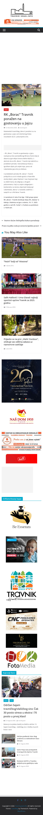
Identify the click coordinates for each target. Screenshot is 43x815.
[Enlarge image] (39, 362)
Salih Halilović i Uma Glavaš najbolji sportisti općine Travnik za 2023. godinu (21, 300)
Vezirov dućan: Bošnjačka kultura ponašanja (21, 220)
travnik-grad (23, 128)
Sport (6, 109)
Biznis (6, 700)
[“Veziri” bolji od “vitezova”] (21, 238)
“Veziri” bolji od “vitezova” (16, 261)
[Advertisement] (21, 61)
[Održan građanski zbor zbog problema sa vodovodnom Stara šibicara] (8, 740)
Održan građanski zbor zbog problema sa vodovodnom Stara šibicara (28, 738)
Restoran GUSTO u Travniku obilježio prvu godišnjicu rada (27, 762)
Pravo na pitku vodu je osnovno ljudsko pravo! (20, 226)
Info (11, 700)
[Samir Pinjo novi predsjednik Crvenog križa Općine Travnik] (8, 752)
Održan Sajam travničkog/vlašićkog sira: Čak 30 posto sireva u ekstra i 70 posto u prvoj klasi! (21, 710)
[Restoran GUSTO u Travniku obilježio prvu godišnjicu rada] (8, 764)
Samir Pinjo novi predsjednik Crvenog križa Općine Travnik (27, 751)
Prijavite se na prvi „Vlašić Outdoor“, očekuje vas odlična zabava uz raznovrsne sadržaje (21, 342)
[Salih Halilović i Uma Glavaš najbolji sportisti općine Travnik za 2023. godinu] (21, 275)
